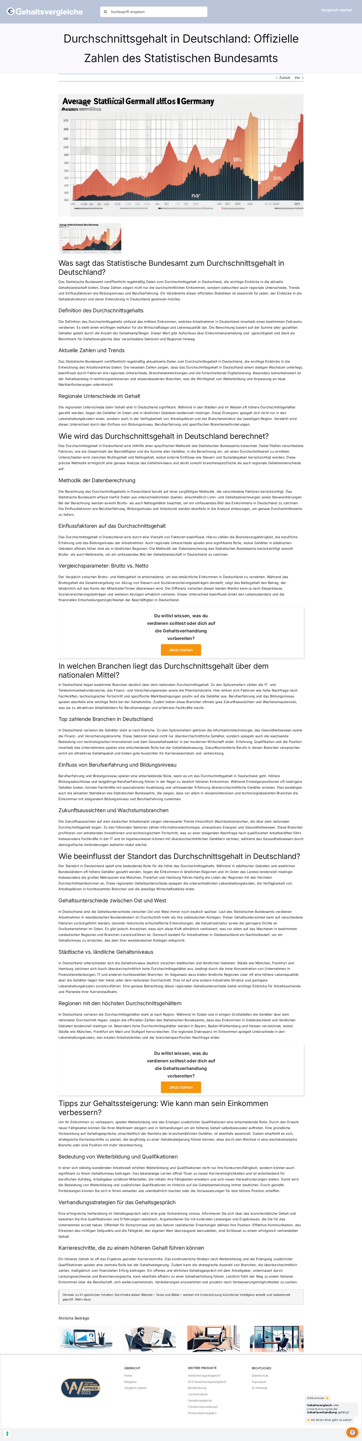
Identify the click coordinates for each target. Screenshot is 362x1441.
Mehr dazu (83, 1299)
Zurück (284, 78)
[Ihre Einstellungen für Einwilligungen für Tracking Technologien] (7, 1434)
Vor (297, 78)
